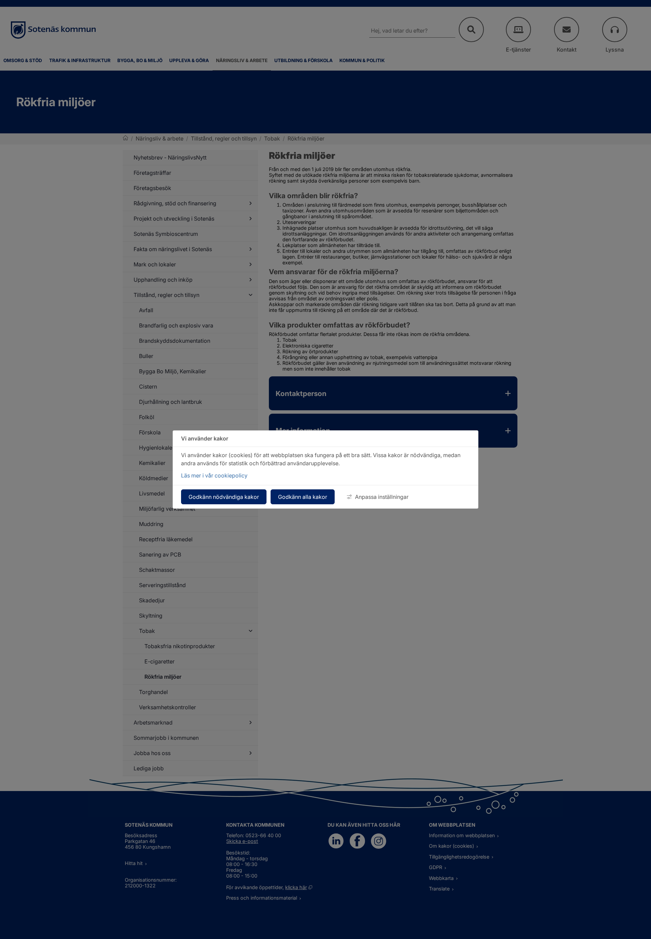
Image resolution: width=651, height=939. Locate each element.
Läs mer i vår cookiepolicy (214, 475)
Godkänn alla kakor (302, 496)
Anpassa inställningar (382, 496)
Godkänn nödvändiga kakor (224, 496)
